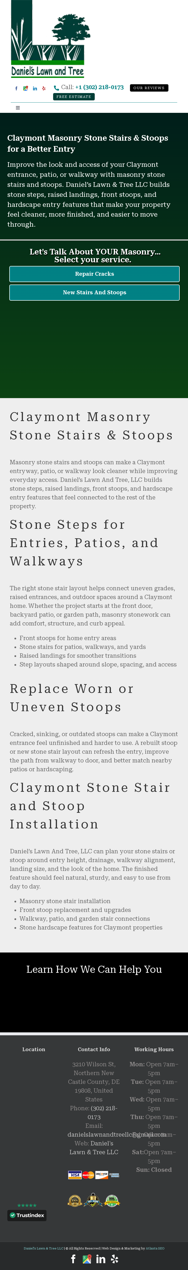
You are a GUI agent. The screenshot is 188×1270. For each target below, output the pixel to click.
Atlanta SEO (155, 1248)
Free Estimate (74, 97)
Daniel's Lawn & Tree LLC (43, 1248)
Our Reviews (149, 88)
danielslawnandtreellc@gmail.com (117, 1134)
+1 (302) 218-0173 (99, 87)
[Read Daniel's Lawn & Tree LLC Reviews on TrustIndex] (27, 1216)
